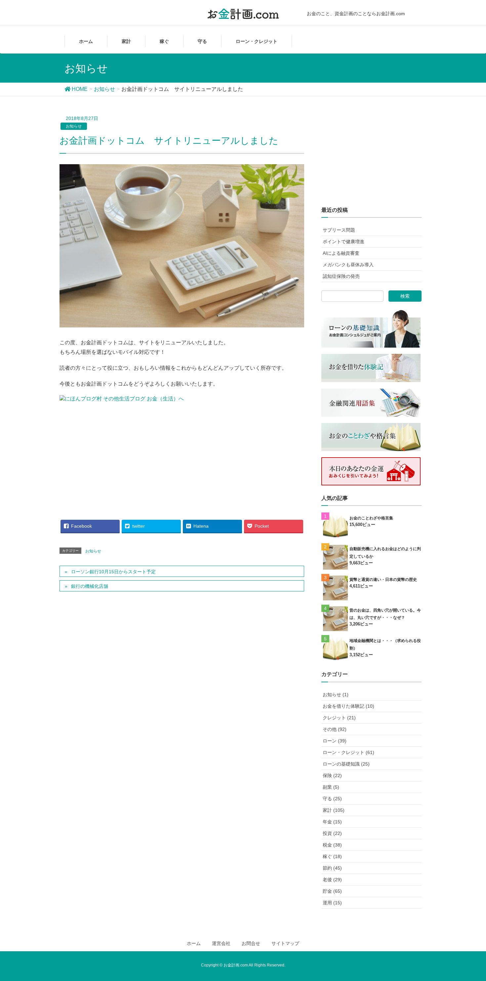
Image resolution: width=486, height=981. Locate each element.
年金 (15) (332, 821)
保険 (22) (332, 775)
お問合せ (251, 943)
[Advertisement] (182, 456)
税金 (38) (332, 845)
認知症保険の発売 (341, 276)
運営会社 (221, 943)
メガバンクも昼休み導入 (348, 264)
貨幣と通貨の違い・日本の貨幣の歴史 (383, 579)
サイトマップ (285, 943)
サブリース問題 (339, 230)
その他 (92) (334, 729)
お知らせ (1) (335, 694)
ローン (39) (334, 740)
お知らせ (74, 126)
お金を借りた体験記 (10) (348, 706)
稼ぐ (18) (332, 856)
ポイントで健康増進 (343, 241)
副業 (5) (331, 787)
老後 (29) (332, 879)
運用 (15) (332, 902)
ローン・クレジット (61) (348, 752)
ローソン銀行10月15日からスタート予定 (113, 571)
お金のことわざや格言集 (371, 518)
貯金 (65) (332, 891)
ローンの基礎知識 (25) (346, 764)
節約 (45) (332, 868)
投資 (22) (332, 833)
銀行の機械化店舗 (89, 586)
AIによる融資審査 (341, 253)
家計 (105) (333, 810)
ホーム (194, 943)
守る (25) (332, 798)
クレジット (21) (339, 717)
